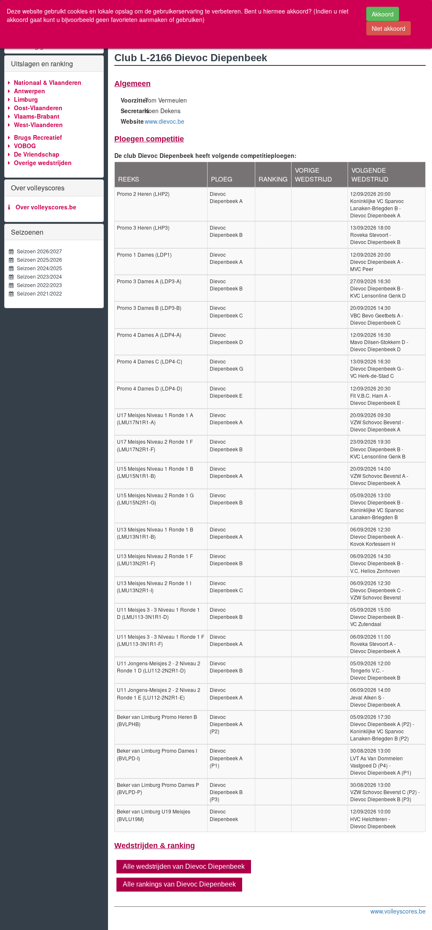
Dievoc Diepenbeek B (226, 231)
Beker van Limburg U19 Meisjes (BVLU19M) (153, 815)
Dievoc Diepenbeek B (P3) (226, 792)
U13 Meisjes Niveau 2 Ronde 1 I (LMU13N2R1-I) (154, 586)
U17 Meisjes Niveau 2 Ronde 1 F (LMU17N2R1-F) (155, 445)
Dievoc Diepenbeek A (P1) (226, 757)
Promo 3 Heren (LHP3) (143, 227)
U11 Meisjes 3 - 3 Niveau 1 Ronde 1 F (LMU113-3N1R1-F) (160, 640)
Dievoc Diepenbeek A (226, 197)
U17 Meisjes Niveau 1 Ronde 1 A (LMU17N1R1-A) (155, 418)
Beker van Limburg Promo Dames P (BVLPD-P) (158, 788)
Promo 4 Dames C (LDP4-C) (149, 361)
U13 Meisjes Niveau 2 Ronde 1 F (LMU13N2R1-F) (155, 559)
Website (129, 121)
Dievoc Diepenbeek (224, 815)
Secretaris (129, 110)
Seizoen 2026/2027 (37, 251)
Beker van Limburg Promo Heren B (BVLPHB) (157, 720)
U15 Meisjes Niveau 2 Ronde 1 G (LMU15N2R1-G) (155, 498)
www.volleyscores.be (398, 911)
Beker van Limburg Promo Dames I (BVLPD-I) (157, 754)
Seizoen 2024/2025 (37, 267)
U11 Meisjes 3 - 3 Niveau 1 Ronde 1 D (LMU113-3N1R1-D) (158, 613)
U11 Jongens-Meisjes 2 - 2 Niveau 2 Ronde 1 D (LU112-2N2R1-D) (158, 666)
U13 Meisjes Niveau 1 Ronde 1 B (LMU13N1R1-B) (155, 533)
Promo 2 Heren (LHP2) (143, 193)
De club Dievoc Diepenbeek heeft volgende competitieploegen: (205, 155)
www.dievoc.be (164, 121)
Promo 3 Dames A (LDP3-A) (149, 281)
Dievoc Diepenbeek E (226, 392)
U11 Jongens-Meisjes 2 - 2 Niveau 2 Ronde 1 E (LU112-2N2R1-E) (158, 693)
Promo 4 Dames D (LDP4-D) (149, 388)
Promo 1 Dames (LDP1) (144, 254)
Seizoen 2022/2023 (37, 284)
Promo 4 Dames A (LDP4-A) (149, 334)
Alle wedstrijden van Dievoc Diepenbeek (184, 866)
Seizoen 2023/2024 (37, 276)
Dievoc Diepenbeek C (226, 311)
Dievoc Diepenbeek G (226, 365)
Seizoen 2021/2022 (37, 293)
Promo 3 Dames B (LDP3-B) (149, 307)
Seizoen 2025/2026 (37, 259)
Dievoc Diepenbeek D (226, 338)
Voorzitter (129, 100)
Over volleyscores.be (44, 207)
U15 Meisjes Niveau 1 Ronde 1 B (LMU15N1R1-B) (155, 472)
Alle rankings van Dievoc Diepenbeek (179, 884)
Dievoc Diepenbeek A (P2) (226, 724)
